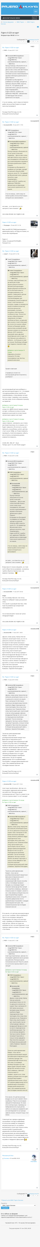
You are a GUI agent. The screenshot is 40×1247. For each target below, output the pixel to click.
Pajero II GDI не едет (9, 222)
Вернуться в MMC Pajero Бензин (12, 1200)
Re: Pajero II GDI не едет (10, 47)
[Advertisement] (15, 1174)
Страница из (33, 39)
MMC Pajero (20, 22)
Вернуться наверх (37, 115)
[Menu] (36, 11)
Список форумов (8, 22)
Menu (34, 18)
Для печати (38, 27)
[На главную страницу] (20, 5)
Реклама (6, 1158)
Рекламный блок (7, 1155)
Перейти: (4, 1203)
